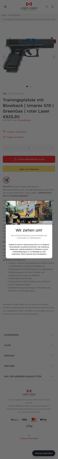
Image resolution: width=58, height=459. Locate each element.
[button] (9, 204)
